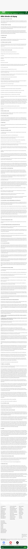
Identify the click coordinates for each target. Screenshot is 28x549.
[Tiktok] (17, 543)
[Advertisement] (14, 6)
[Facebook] (4, 543)
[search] (24, 12)
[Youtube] (11, 543)
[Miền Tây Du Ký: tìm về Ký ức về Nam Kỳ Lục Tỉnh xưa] (3, 12)
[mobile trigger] (1, 12)
